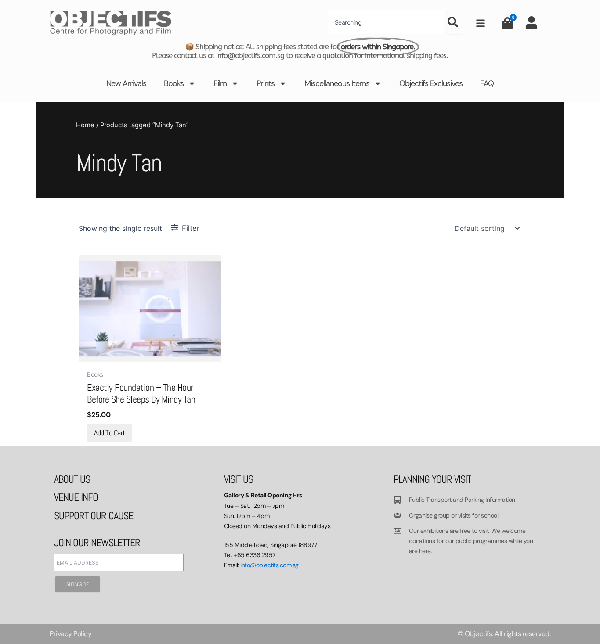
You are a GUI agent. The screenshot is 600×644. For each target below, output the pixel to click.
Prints (266, 83)
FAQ (487, 83)
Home (85, 125)
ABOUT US (72, 479)
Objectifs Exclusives (431, 83)
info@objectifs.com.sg (269, 565)
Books (174, 83)
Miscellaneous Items (336, 83)
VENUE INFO (76, 497)
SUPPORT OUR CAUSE (93, 515)
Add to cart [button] (109, 433)
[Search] (455, 22)
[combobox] (386, 22)
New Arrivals (126, 83)
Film (220, 83)
